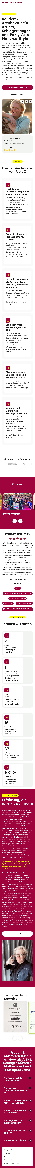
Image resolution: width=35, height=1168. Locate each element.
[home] (11, 2)
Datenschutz (8, 1160)
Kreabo (13, 1150)
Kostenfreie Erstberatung (17, 87)
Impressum (7, 1153)
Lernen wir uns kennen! (17, 934)
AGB (5, 1156)
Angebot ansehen (17, 94)
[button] (32, 2)
